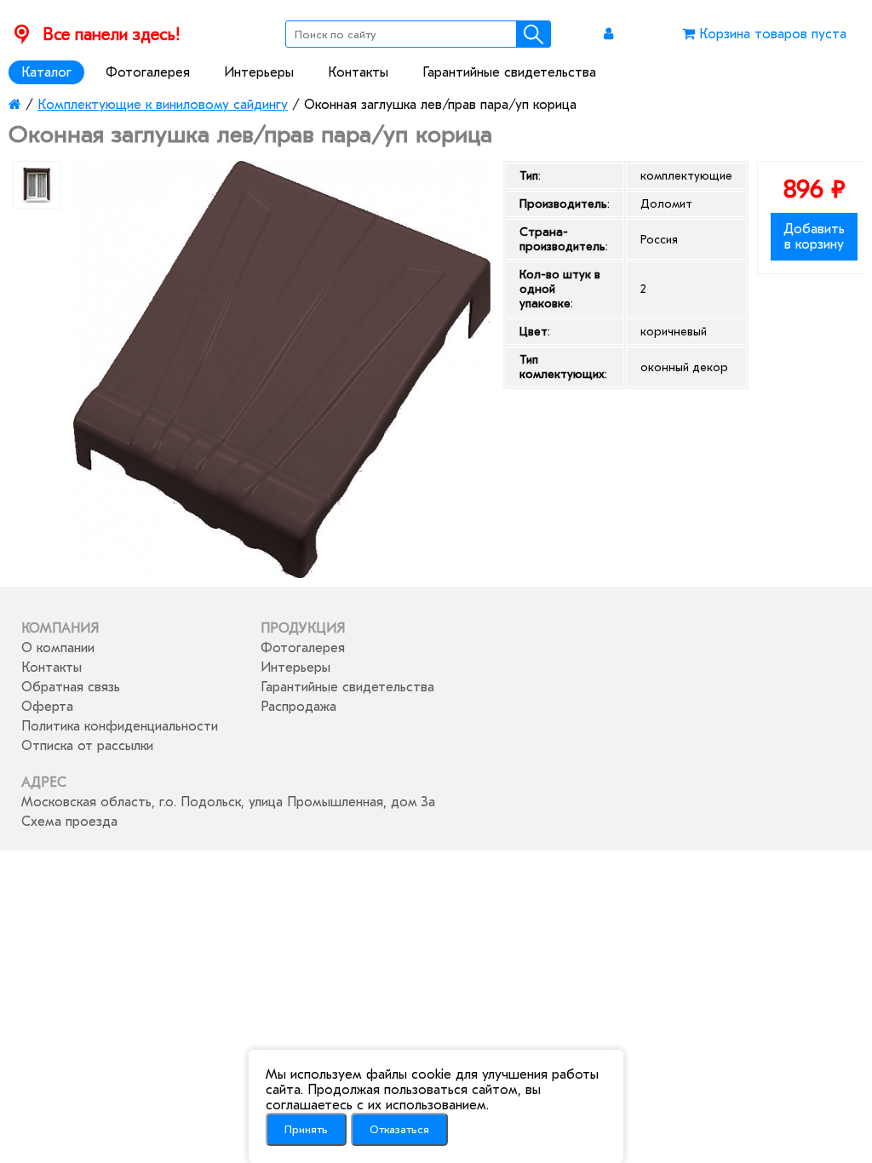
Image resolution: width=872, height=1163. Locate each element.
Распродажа (298, 706)
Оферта (47, 706)
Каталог (46, 72)
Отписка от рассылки (87, 745)
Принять (306, 1129)
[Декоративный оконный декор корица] (36, 185)
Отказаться (399, 1129)
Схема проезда (69, 821)
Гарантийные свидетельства (509, 72)
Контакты (358, 72)
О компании (58, 648)
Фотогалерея (148, 72)
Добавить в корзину (814, 236)
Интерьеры (259, 72)
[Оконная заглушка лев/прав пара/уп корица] (281, 574)
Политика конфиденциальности (119, 726)
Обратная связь (70, 687)
